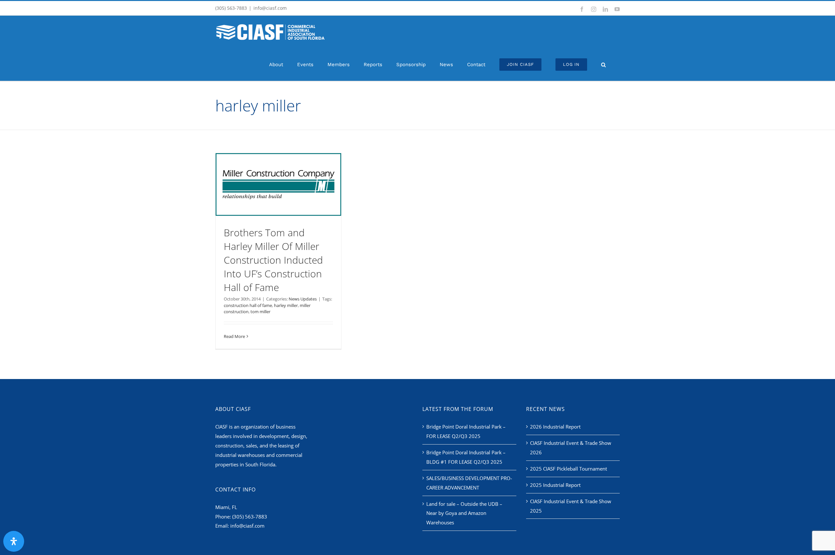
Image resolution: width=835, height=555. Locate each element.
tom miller (260, 311)
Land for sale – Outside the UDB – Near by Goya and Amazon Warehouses (464, 513)
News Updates (303, 299)
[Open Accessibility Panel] (13, 541)
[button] (603, 64)
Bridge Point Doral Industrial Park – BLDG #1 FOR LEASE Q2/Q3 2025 (466, 457)
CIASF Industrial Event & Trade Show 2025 (570, 506)
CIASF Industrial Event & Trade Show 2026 (570, 448)
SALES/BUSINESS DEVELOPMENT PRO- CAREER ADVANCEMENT (469, 483)
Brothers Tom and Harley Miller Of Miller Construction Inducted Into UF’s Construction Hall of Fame (273, 260)
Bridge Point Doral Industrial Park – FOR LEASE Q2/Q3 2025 (466, 431)
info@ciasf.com (270, 8)
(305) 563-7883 (249, 516)
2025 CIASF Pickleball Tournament (568, 468)
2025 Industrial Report (555, 485)
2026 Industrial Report (555, 426)
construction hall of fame (248, 305)
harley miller (286, 305)
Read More (234, 336)
